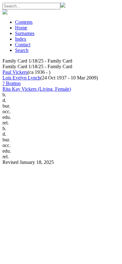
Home (21, 27)
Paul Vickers (15, 72)
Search (21, 50)
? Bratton (12, 83)
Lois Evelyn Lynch (21, 77)
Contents (24, 22)
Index (20, 39)
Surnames (24, 33)
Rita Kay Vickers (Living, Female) (37, 89)
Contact (22, 44)
